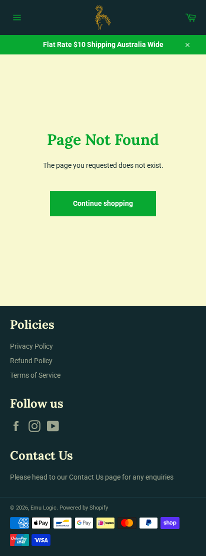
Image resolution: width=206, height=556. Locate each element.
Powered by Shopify (84, 508)
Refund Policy (31, 361)
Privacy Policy (31, 346)
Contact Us (86, 477)
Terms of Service (35, 375)
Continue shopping (103, 203)
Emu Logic (43, 508)
